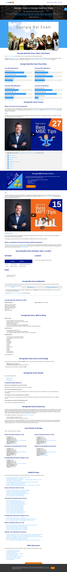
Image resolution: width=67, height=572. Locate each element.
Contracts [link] (11, 159)
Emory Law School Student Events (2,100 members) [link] (18, 493)
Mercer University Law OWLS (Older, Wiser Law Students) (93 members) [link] (22, 525)
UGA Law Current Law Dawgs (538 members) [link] (16, 504)
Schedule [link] (28, 13)
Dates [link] (33, 13)
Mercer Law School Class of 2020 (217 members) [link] (17, 529)
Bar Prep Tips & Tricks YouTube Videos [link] (15, 556)
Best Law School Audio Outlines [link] (13, 558)
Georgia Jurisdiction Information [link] (13, 550)
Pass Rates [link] (9, 13)
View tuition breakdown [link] (21, 440)
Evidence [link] (11, 163)
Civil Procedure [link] (12, 155)
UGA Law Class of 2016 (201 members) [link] (15, 510)
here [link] (13, 354)
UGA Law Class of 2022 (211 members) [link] (15, 506)
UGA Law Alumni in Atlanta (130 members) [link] (16, 501)
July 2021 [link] (9, 379)
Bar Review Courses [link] (17, 13)
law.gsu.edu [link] (13, 466)
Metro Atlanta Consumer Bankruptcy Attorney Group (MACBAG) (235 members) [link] (23, 485)
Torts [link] (10, 168)
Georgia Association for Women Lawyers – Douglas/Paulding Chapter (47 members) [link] (24, 479)
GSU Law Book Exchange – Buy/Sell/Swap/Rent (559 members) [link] (20, 520)
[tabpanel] (33, 292)
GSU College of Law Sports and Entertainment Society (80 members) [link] (21, 519)
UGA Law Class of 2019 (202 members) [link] (15, 508)
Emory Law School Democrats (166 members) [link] (16, 492)
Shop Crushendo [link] (10, 559)
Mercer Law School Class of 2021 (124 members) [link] (17, 528)
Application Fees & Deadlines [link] (46, 13)
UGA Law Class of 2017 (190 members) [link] (15, 513)
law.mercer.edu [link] (44, 443)
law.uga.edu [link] (13, 455)
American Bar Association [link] (12, 555)
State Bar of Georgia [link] (11, 56)
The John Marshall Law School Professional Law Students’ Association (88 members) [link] (24, 534)
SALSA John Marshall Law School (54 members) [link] (17, 538)
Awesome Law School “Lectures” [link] (14, 557)
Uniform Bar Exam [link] (15, 58)
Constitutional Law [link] (13, 157)
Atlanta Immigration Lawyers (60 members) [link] (16, 484)
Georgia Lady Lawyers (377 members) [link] (15, 478)
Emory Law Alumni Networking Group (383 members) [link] (18, 491)
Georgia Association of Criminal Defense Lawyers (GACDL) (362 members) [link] (22, 481)
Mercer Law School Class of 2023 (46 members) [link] (17, 526)
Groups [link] (42, 14)
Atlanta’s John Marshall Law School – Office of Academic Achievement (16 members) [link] (24, 536)
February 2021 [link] (10, 380)
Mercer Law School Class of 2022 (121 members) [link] (17, 527)
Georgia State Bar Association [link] (13, 551)
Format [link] (24, 13)
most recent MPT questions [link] (48, 196)
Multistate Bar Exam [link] (36, 109)
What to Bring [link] (57, 13)
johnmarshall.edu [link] (44, 455)
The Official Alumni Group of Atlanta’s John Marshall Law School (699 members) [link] (23, 540)
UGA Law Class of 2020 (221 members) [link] (15, 507)
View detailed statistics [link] (9, 82)
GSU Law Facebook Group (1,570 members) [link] (16, 517)
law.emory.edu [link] (14, 443)
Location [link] (37, 13)
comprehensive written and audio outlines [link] (27, 152)
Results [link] (25, 14)
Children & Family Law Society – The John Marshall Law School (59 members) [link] (23, 535)
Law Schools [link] (37, 14)
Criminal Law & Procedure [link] (14, 161)
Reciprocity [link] (30, 14)
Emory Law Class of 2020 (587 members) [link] (15, 495)
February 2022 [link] (10, 378)
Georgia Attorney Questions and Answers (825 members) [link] (19, 477)
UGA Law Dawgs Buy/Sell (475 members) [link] (15, 502)
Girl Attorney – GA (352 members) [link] (14, 480)
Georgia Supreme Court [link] (12, 552)
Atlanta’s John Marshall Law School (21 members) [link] (17, 537)
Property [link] (11, 165)
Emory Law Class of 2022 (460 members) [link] (15, 494)
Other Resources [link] (48, 14)
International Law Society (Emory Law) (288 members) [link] (18, 490)
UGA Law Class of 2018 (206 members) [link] (15, 509)
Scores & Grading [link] (19, 14)
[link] (65, 9)
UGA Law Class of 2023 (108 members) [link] (15, 505)
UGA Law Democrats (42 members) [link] (14, 500)
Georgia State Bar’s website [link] (15, 293)
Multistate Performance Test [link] (51, 109)
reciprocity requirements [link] (28, 415)
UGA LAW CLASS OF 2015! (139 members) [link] (16, 511)
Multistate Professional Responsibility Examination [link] (41, 59)
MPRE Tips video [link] (24, 247)
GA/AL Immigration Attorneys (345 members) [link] (16, 483)
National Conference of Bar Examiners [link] (15, 553)
